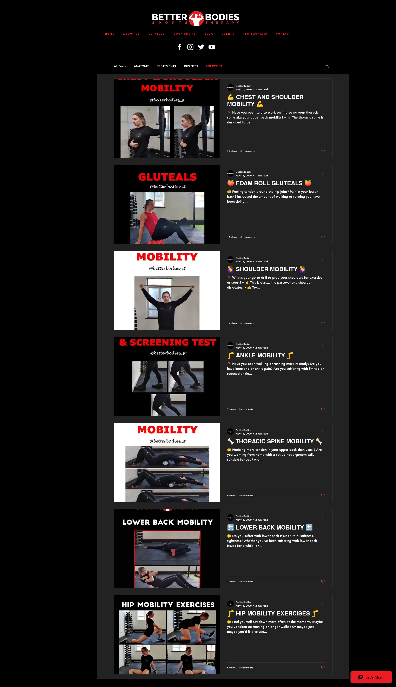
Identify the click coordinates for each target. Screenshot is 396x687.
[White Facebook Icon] (180, 47)
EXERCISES (214, 66)
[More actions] (324, 87)
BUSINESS (191, 66)
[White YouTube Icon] (212, 47)
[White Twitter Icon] (201, 47)
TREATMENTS (166, 66)
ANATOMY (141, 66)
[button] (327, 67)
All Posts (120, 66)
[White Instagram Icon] (190, 47)
